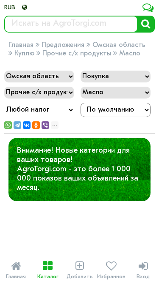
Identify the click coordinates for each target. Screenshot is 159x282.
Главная (20, 45)
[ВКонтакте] (27, 125)
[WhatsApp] (8, 125)
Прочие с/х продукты (76, 53)
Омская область (118, 45)
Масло (129, 53)
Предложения (63, 45)
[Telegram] (17, 125)
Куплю (24, 53)
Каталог (48, 270)
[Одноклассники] (36, 125)
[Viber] (45, 125)
